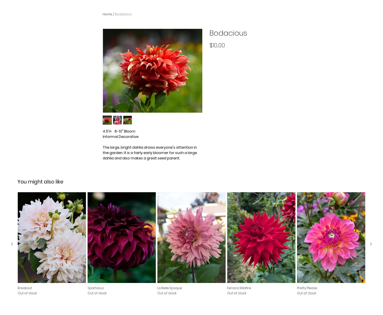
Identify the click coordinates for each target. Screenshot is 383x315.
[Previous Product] (12, 244)
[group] (191, 244)
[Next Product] (371, 244)
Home (107, 14)
